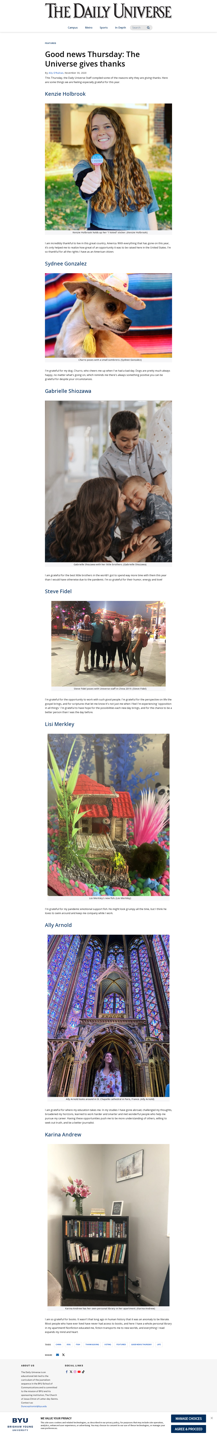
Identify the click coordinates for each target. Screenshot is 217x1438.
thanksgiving (92, 1344)
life (159, 1344)
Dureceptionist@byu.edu (34, 1406)
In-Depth (120, 27)
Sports (104, 27)
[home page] (108, 14)
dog (69, 1344)
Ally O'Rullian (56, 72)
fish (78, 1344)
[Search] (148, 27)
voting (107, 1344)
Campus (73, 27)
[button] (212, 1417)
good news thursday (141, 1344)
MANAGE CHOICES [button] (189, 1418)
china (58, 1344)
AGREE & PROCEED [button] (188, 1429)
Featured (50, 43)
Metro (88, 27)
